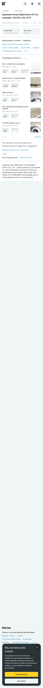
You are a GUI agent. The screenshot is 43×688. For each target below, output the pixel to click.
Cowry (33, 23)
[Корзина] (32, 3)
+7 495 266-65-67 (25, 158)
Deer (40, 23)
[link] (18, 11)
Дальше (38, 137)
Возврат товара (8, 636)
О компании (27, 639)
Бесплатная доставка (20, 642)
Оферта (35, 642)
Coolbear (25, 23)
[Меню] (39, 3)
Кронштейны (26, 48)
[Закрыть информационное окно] (37, 647)
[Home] (4, 4)
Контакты (6, 642)
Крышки (36, 48)
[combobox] (25, 3)
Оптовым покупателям (11, 639)
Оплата (20, 636)
